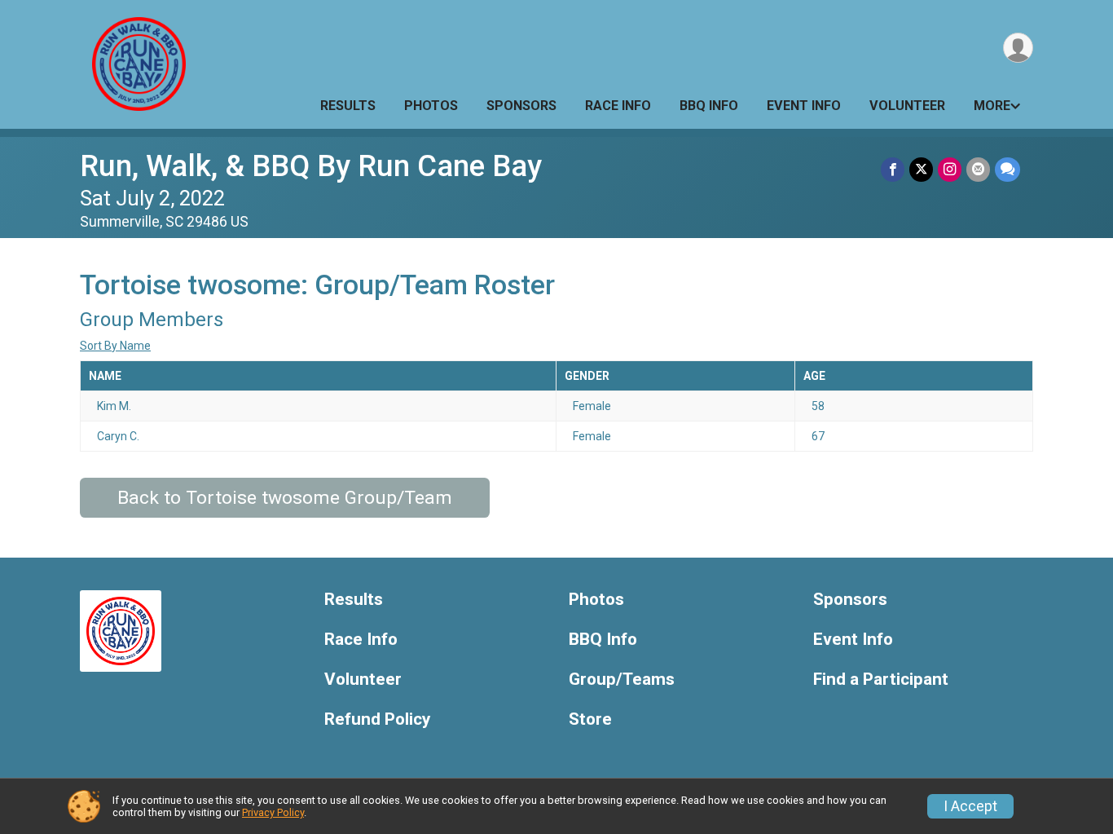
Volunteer (907, 105)
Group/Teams (622, 679)
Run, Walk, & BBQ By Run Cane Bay (311, 165)
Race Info (618, 105)
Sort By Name (115, 345)
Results (348, 105)
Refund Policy (377, 719)
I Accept (970, 806)
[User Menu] (1018, 48)
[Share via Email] (978, 169)
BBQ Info (709, 105)
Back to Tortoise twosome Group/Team (284, 498)
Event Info (804, 105)
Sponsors (521, 105)
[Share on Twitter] (921, 169)
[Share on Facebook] (892, 169)
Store (590, 719)
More (992, 105)
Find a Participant (880, 679)
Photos (431, 105)
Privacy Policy (273, 812)
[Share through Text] (1007, 169)
